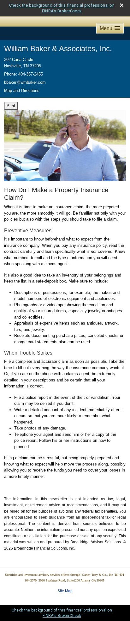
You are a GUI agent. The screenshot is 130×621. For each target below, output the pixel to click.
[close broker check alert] (122, 5)
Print (11, 105)
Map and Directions (21, 90)
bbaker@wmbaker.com (25, 82)
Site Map (65, 591)
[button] (110, 28)
